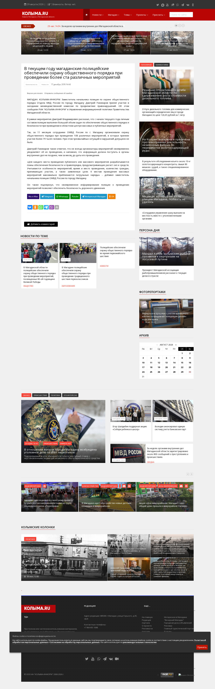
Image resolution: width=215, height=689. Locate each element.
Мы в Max (33, 196)
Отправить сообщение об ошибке (58, 93)
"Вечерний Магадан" (174, 620)
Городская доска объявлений (178, 623)
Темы (127, 14)
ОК (112, 196)
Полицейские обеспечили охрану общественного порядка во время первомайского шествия (116, 252)
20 (166, 367)
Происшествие (40, 395)
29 (182, 372)
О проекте (147, 625)
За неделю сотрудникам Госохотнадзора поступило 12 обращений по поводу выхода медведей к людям (43, 42)
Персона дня (149, 230)
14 (174, 362)
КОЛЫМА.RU (35, 14)
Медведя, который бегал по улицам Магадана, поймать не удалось (172, 43)
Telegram (48, 196)
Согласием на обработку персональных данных (75, 642)
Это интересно (70, 395)
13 (166, 362)
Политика (55, 395)
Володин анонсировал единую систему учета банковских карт (170, 428)
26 (159, 372)
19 (159, 367)
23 (190, 367)
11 (151, 362)
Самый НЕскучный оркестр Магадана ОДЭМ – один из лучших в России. (126, 575)
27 (166, 372)
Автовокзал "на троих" (40, 564)
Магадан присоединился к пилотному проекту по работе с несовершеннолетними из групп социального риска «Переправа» (48, 503)
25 (151, 372)
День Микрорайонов (168, 486)
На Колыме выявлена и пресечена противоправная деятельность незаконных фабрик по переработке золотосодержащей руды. (129, 41)
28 (174, 372)
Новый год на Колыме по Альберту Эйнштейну (172, 539)
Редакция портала (146, 621)
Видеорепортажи (33, 486)
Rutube (75, 196)
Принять (202, 647)
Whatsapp (63, 196)
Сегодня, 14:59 (119, 419)
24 (143, 372)
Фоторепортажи (152, 292)
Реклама (168, 625)
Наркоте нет (65, 443)
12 (159, 362)
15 (182, 362)
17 (143, 367)
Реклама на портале (147, 630)
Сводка (150, 462)
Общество (28, 286)
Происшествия (50, 443)
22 (182, 367)
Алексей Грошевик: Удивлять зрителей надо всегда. (125, 569)
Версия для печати (35, 93)
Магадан (112, 14)
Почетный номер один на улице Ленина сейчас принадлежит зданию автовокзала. (61, 570)
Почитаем (30, 539)
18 (151, 367)
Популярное (146, 65)
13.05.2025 (27, 260)
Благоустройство (90, 486)
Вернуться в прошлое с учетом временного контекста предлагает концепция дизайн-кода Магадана (165, 316)
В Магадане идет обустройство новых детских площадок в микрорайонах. (106, 504)
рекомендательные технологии (139, 642)
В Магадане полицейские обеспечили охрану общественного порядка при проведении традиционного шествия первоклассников (76, 273)
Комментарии (162, 65)
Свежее (26, 395)
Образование (68, 286)
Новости (97, 14)
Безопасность (31, 84)
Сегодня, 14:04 (119, 460)
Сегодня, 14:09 (161, 419)
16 (190, 362)
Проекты (141, 14)
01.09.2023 (66, 260)
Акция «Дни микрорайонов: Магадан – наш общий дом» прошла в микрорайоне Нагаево (163, 504)
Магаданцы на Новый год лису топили (126, 543)
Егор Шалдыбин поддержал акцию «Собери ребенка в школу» (130, 428)
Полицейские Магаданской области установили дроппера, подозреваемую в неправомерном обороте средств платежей (86, 42)
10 (143, 362)
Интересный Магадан (95, 196)
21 (174, 367)
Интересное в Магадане (175, 617)
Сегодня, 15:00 (31, 443)
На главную (147, 617)
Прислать (158, 14)
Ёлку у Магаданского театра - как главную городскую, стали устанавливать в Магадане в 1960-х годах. (128, 550)
